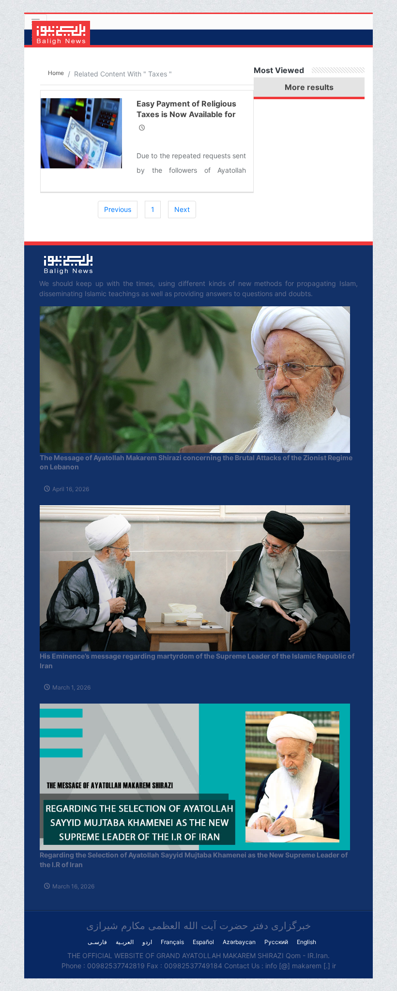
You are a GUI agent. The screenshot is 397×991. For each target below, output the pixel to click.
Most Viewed (279, 70)
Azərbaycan (239, 942)
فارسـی (97, 942)
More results (309, 87)
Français (172, 942)
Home (56, 72)
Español (203, 942)
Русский (276, 942)
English (306, 942)
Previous (117, 209)
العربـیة (125, 942)
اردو (147, 942)
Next (182, 209)
